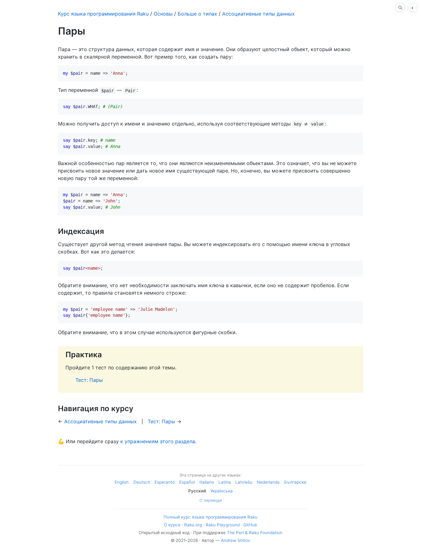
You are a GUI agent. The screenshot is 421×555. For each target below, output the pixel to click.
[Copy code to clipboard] (356, 72)
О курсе (172, 524)
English (122, 482)
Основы (163, 14)
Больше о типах (197, 14)
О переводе (210, 500)
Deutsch (141, 482)
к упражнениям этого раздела (157, 441)
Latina (224, 482)
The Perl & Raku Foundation (254, 532)
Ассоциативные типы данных (258, 14)
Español (187, 482)
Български (295, 482)
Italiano (206, 482)
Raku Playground (223, 524)
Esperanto (165, 482)
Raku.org (193, 524)
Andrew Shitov (235, 540)
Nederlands (268, 482)
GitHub (250, 524)
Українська (221, 490)
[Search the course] (400, 7)
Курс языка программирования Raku (103, 14)
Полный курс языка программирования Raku (210, 517)
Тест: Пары (89, 380)
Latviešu (243, 482)
